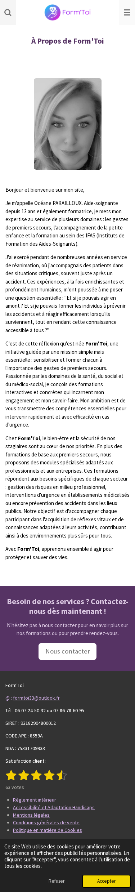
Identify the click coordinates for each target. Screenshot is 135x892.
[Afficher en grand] (68, 124)
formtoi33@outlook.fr (36, 698)
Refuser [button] (56, 881)
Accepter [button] (106, 881)
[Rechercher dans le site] (8, 12)
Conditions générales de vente (46, 822)
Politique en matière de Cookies (47, 830)
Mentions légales (31, 815)
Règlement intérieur (34, 800)
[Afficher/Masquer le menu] (127, 12)
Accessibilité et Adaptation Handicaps (54, 807)
